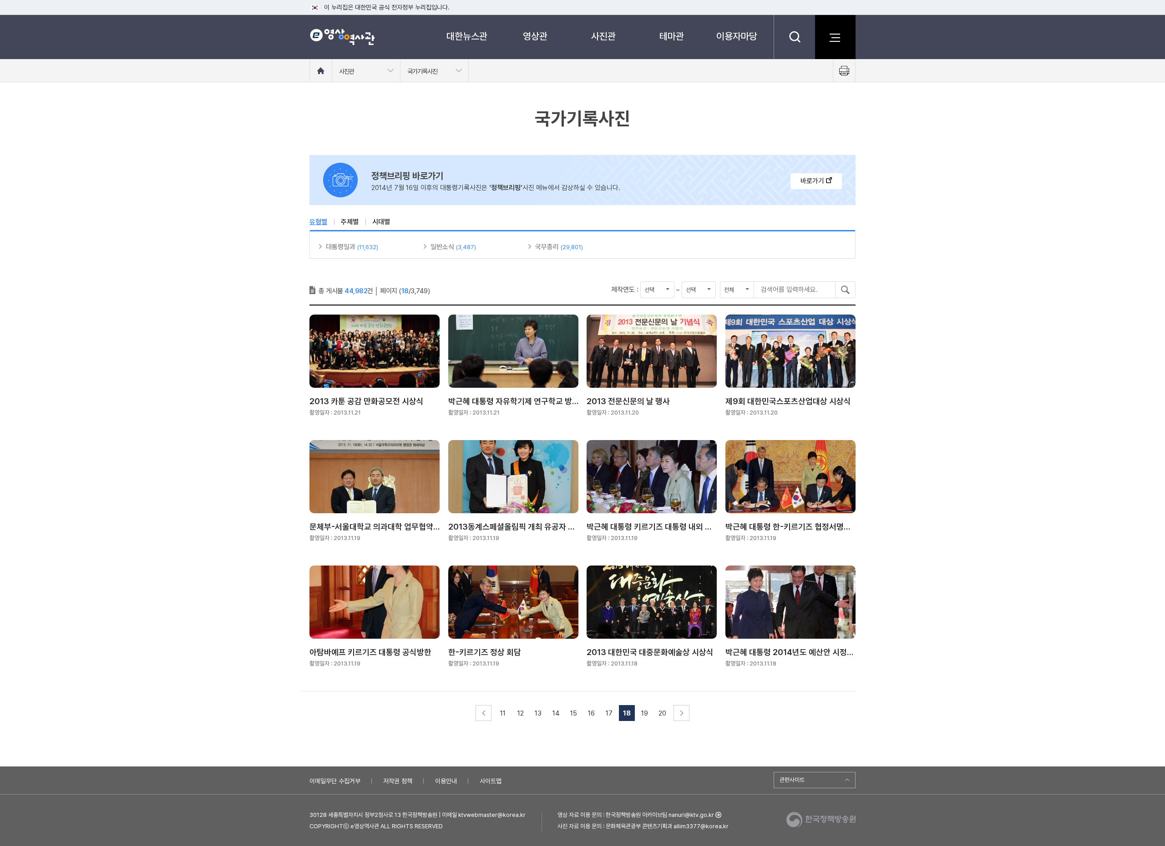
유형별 (318, 222)
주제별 (350, 222)
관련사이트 (792, 779)
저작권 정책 (397, 781)
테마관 (671, 36)
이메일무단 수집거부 (334, 781)
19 (644, 713)
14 (556, 713)
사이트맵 (490, 781)
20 (662, 713)
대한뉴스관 (466, 36)
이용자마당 (736, 36)
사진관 (603, 36)
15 (573, 713)
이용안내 (446, 781)
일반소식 (442, 247)
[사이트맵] (835, 37)
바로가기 (813, 181)
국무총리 (547, 247)
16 (591, 713)
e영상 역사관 (342, 37)
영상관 (535, 36)
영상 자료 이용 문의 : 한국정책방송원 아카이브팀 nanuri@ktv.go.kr (635, 814)
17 (609, 713)
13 (538, 713)
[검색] (794, 37)
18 (627, 713)
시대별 (381, 222)
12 (520, 713)
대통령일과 (340, 247)
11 (503, 713)
